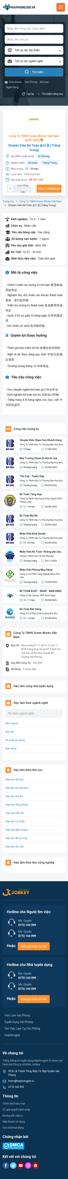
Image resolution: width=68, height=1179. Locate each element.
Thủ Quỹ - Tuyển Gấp (32, 476)
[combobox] (34, 50)
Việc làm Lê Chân (15, 821)
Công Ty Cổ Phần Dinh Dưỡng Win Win (38, 613)
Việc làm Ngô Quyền (16, 829)
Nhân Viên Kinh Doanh (33, 533)
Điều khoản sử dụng (14, 1121)
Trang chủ (8, 201)
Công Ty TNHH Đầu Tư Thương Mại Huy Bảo (41, 444)
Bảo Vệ (9, 731)
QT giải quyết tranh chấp (16, 1109)
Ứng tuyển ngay (49, 188)
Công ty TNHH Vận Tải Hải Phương (36, 556)
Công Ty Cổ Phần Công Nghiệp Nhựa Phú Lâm (40, 576)
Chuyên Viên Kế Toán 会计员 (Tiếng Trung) (34, 147)
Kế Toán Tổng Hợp (31, 494)
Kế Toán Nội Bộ (29, 515)
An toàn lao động (15, 740)
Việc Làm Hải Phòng (17, 1015)
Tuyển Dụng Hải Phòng (18, 1022)
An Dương (43, 156)
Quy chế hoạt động (13, 1127)
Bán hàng (10, 748)
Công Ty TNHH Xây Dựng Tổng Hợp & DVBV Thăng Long (41, 500)
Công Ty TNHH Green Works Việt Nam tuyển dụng (34, 138)
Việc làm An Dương (16, 838)
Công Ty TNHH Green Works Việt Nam (40, 201)
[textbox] (34, 50)
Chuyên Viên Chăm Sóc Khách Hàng (41, 440)
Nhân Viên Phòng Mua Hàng (36, 569)
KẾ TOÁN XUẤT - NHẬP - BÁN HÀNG (41, 591)
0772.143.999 (16, 1087)
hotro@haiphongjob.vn (21, 1080)
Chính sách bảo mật (14, 1103)
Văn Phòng (31, 82)
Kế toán (44, 82)
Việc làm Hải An (14, 796)
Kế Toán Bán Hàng (30, 609)
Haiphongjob (12, 1035)
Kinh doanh (15, 82)
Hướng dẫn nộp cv (13, 1115)
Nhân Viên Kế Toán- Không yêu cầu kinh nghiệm (40, 552)
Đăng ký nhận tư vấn (34, 946)
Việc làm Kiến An (14, 813)
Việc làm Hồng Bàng (16, 804)
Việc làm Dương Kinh (17, 787)
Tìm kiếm (37, 72)
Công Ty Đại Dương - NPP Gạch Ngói (37, 595)
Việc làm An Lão (14, 846)
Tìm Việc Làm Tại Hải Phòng (22, 1028)
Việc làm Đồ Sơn (14, 779)
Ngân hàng (12, 87)
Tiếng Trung (50, 162)
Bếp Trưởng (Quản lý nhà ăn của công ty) (38, 458)
